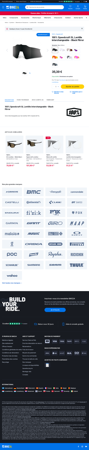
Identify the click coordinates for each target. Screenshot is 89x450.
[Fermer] (82, 28)
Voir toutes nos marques (11, 283)
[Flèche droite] (21, 144)
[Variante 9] (55, 64)
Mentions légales (7, 340)
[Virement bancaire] (84, 341)
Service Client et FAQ (29, 340)
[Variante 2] (62, 50)
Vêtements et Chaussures (22, 22)
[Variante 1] (55, 50)
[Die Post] (62, 353)
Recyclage (5, 362)
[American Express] (62, 341)
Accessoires (41, 22)
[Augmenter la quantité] (58, 87)
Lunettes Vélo (33, 22)
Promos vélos (35, 13)
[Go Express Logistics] (77, 353)
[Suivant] (47, 50)
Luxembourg (55, 82)
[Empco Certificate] (47, 365)
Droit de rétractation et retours (32, 343)
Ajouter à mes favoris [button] (58, 92)
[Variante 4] (77, 50)
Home (6, 22)
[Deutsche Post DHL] (47, 353)
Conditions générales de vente (12, 349)
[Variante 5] (55, 57)
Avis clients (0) (38, 100)
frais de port (41, 402)
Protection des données (9, 356)
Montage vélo (26, 371)
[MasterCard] (47, 341)
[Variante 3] (69, 50)
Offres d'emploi (7, 346)
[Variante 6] (62, 57)
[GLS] (69, 353)
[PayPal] (69, 341)
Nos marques (26, 362)
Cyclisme (11, 22)
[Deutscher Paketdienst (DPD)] (55, 353)
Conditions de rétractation (10, 353)
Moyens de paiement (29, 353)
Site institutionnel (7, 343)
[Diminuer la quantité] (53, 87)
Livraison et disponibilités (30, 365)
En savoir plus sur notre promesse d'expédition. (58, 426)
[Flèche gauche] (7, 144)
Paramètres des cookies (10, 359)
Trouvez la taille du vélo (30, 359)
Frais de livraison (27, 349)
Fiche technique (23, 100)
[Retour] (7, 50)
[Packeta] (84, 353)
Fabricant (50, 100)
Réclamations (26, 346)
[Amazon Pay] (77, 341)
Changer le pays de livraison (28, 409)
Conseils (25, 375)
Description (9, 100)
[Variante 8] (77, 57)
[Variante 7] (69, 57)
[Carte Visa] (55, 341)
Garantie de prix (27, 368)
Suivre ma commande (29, 356)
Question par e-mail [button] (77, 92)
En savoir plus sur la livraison (47, 422)
